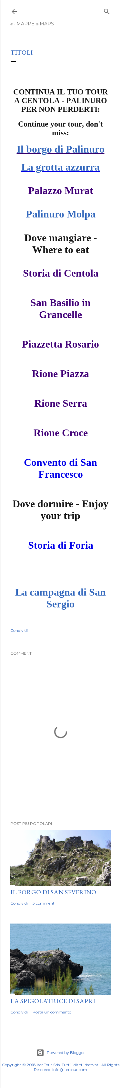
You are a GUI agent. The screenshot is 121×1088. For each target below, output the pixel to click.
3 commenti (44, 903)
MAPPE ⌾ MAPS (35, 24)
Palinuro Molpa (61, 214)
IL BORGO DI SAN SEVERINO (53, 892)
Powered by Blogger (66, 1052)
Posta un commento (52, 1012)
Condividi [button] (19, 630)
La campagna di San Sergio (60, 598)
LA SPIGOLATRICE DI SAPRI (52, 1001)
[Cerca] (107, 10)
